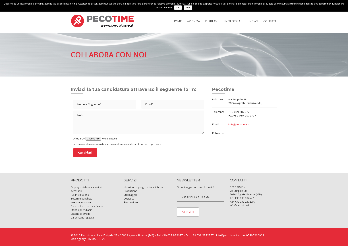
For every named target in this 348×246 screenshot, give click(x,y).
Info (188, 7)
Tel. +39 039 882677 (242, 198)
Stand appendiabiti (81, 210)
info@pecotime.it (238, 124)
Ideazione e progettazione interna (143, 187)
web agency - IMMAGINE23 (88, 239)
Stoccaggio (130, 194)
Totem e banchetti (81, 198)
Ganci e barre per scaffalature (88, 206)
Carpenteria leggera (82, 217)
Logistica (129, 198)
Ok (178, 7)
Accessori (76, 191)
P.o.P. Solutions (80, 194)
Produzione (130, 191)
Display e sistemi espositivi (86, 187)
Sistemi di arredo (80, 213)
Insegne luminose (81, 202)
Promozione (131, 202)
